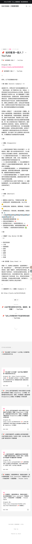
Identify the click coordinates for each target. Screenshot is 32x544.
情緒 (10, 49)
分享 (15, 300)
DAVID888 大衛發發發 (10, 6)
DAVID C (5, 49)
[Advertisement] (16, 25)
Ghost (19, 533)
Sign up (16, 529)
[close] (30, 2)
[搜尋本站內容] (26, 6)
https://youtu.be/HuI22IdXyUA (12, 67)
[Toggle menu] (29, 6)
